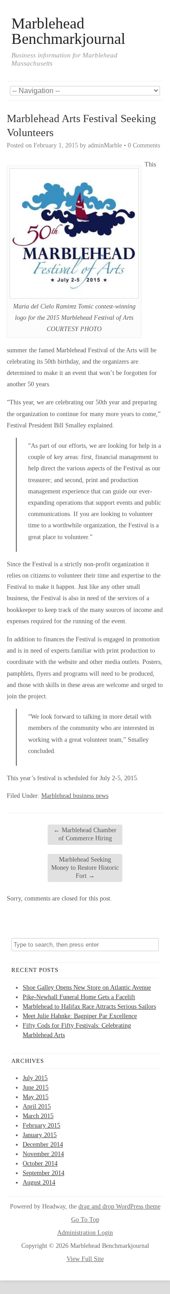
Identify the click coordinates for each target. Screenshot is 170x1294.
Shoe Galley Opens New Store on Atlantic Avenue (87, 987)
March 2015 (38, 1116)
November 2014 (43, 1154)
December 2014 (43, 1144)
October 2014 (40, 1163)
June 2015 (36, 1087)
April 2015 (37, 1106)
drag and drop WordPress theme (119, 1206)
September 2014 (43, 1173)
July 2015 (35, 1078)
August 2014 (39, 1182)
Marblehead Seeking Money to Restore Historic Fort (85, 867)
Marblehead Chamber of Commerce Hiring (85, 834)
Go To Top (85, 1220)
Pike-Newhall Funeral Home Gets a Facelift (79, 997)
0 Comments (144, 145)
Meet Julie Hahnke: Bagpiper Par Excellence (80, 1016)
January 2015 (40, 1135)
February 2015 (41, 1125)
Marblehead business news (74, 795)
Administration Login (85, 1233)
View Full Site (85, 1259)
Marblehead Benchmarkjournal (68, 31)
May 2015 (36, 1097)
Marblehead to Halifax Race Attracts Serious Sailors (89, 1006)
